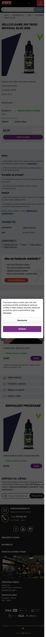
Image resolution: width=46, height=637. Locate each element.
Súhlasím (22, 329)
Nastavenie (22, 320)
